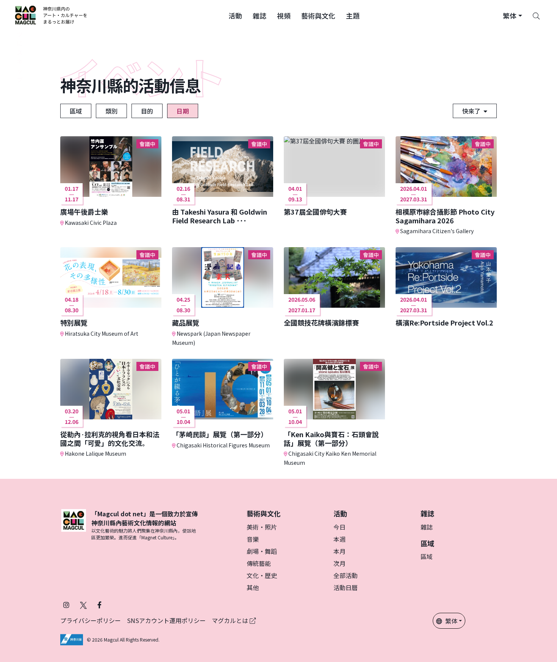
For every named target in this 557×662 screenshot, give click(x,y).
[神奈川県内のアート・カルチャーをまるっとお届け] (51, 15)
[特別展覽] (110, 292)
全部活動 (345, 575)
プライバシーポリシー (90, 620)
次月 (339, 563)
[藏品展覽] (222, 297)
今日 (339, 526)
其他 (253, 587)
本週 (339, 539)
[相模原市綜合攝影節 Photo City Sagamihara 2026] (446, 185)
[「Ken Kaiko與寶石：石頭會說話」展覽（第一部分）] (334, 413)
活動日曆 (345, 587)
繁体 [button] (451, 620)
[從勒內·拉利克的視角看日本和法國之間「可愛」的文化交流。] (110, 408)
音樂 (253, 539)
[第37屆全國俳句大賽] (334, 176)
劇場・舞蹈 (262, 551)
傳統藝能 (259, 563)
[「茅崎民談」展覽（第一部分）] (222, 404)
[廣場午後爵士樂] (110, 181)
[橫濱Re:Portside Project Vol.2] (446, 287)
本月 (339, 551)
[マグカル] (73, 525)
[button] (235, 15)
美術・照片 (262, 526)
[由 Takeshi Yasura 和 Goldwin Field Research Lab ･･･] (222, 180)
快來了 (471, 110)
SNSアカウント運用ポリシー (166, 620)
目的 (147, 110)
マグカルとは (231, 620)
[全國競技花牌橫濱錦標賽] (334, 287)
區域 (76, 110)
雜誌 (427, 526)
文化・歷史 (262, 575)
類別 (111, 110)
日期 (183, 110)
